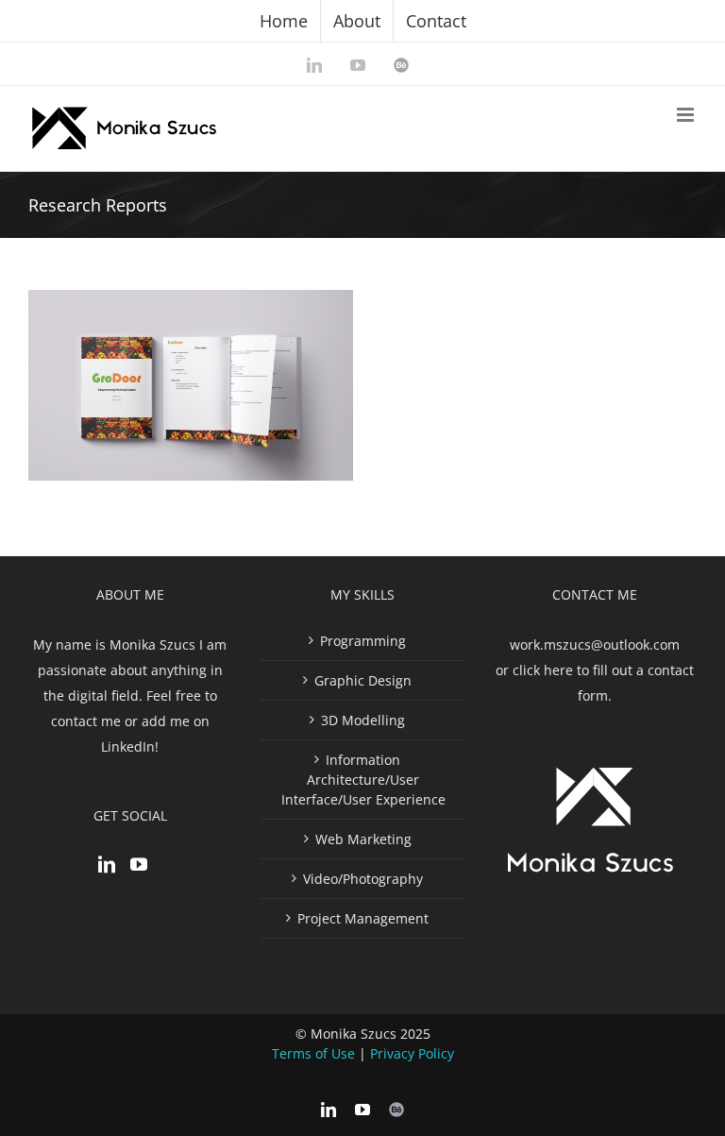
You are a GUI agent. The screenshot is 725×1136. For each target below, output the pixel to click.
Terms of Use (313, 1053)
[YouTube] (138, 864)
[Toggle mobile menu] (687, 115)
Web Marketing (363, 839)
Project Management (363, 918)
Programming (363, 641)
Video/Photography (363, 879)
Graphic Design (363, 680)
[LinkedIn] (106, 864)
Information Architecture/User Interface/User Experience (363, 779)
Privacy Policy (412, 1053)
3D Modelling (363, 720)
